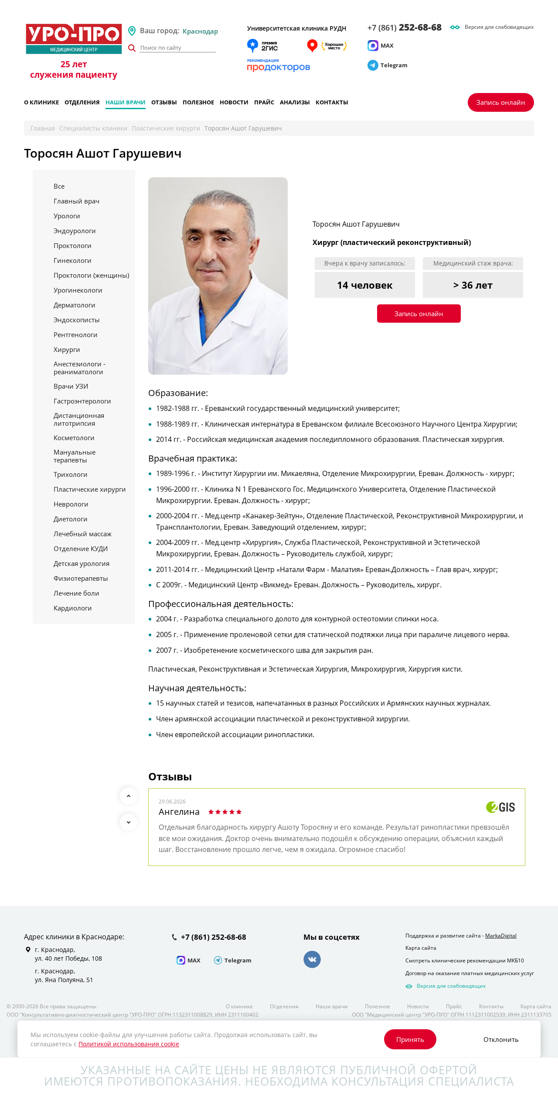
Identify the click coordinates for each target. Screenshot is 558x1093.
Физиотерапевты (81, 578)
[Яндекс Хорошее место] (326, 46)
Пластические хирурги (166, 128)
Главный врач (76, 201)
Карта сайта (420, 948)
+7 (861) (404, 27)
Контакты (332, 102)
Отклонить (501, 1039)
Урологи (67, 216)
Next (128, 822)
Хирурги (67, 349)
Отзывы (164, 102)
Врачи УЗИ (71, 386)
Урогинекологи (78, 290)
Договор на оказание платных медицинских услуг (469, 973)
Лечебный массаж (83, 534)
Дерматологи (74, 305)
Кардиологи (73, 608)
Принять (410, 1039)
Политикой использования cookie (128, 1044)
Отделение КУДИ (81, 548)
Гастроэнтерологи (82, 401)
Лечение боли (76, 593)
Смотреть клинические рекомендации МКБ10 (464, 960)
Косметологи (74, 437)
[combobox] (212, 31)
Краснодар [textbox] (200, 31)
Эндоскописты (77, 320)
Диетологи (71, 519)
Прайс (264, 102)
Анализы (295, 102)
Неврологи (71, 504)
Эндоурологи (75, 230)
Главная (43, 128)
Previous (128, 796)
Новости (234, 102)
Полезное (198, 102)
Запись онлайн (500, 102)
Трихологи (71, 474)
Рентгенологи (76, 334)
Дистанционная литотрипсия (79, 419)
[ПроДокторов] (278, 65)
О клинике (41, 102)
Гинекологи (73, 260)
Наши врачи (125, 102)
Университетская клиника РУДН (297, 28)
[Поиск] (131, 48)
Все (59, 186)
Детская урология (81, 563)
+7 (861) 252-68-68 (213, 937)
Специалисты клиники (93, 128)
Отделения (82, 102)
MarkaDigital (501, 935)
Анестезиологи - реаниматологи (79, 368)
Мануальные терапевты (74, 456)
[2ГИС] (262, 46)
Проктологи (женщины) (91, 275)
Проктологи (73, 245)
